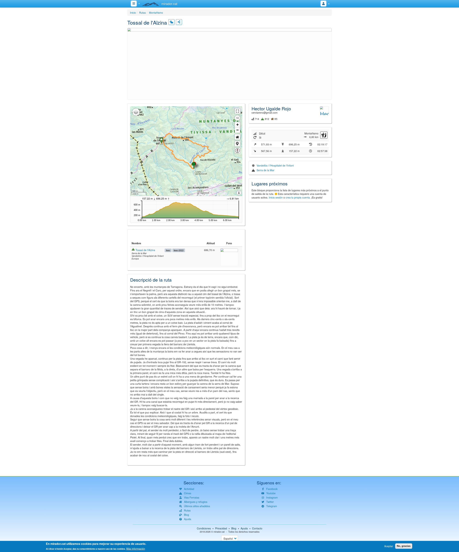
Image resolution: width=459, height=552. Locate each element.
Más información (135, 548)
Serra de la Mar (265, 170)
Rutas (142, 12)
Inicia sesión (276, 197)
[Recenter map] (237, 137)
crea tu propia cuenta (298, 197)
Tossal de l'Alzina (145, 250)
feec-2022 (179, 250)
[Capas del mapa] (136, 112)
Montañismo (156, 12)
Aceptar (388, 546)
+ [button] (237, 124)
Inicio (133, 12)
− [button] (237, 130)
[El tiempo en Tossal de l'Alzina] (171, 22)
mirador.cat (219, 531)
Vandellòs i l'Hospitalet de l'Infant (275, 165)
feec (168, 250)
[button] (229, 63)
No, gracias (404, 545)
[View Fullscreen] (237, 111)
